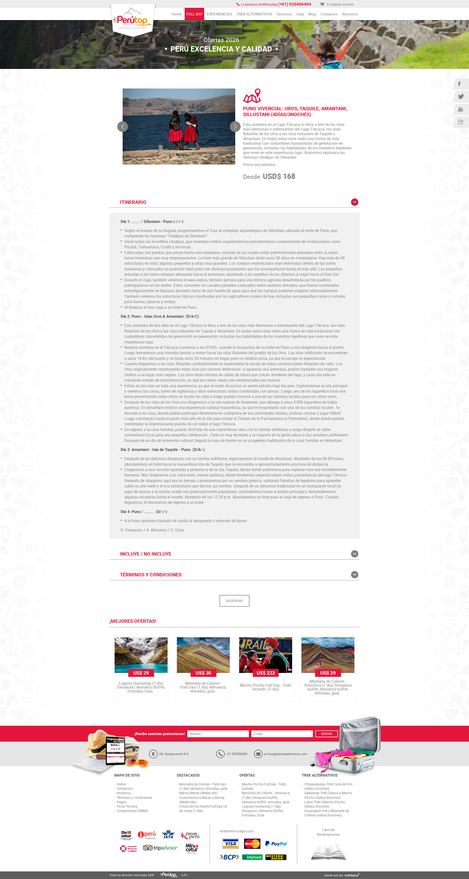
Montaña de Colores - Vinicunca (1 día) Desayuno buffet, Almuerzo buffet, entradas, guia (266, 797)
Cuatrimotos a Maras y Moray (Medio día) (201, 799)
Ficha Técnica (127, 806)
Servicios (284, 13)
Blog (312, 13)
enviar (326, 734)
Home (177, 13)
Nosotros (350, 13)
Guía (300, 13)
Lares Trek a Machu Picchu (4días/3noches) (324, 804)
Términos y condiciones (134, 797)
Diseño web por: (341, 875)
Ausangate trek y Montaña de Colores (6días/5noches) (326, 813)
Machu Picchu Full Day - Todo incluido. (264, 786)
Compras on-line (339, 4)
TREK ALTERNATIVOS (254, 13)
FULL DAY (194, 13)
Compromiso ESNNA (132, 811)
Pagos (122, 802)
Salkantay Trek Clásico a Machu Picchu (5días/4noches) (328, 795)
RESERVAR (234, 600)
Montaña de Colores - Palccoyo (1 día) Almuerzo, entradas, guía (203, 786)
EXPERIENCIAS (219, 13)
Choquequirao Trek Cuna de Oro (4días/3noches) (328, 786)
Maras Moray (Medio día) (198, 793)
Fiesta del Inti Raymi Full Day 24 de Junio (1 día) (203, 808)
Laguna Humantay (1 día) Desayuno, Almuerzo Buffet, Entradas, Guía (263, 810)
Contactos (329, 13)
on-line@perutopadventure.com (285, 754)
